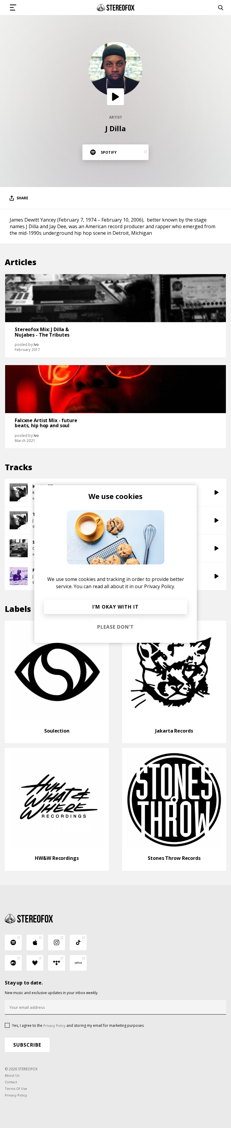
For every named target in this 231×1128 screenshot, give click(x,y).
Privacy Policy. (159, 586)
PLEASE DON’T (115, 627)
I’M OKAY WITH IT (115, 606)
